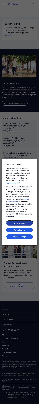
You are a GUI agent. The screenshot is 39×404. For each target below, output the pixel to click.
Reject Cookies (19, 230)
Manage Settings (19, 237)
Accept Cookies (19, 223)
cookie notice (11, 183)
